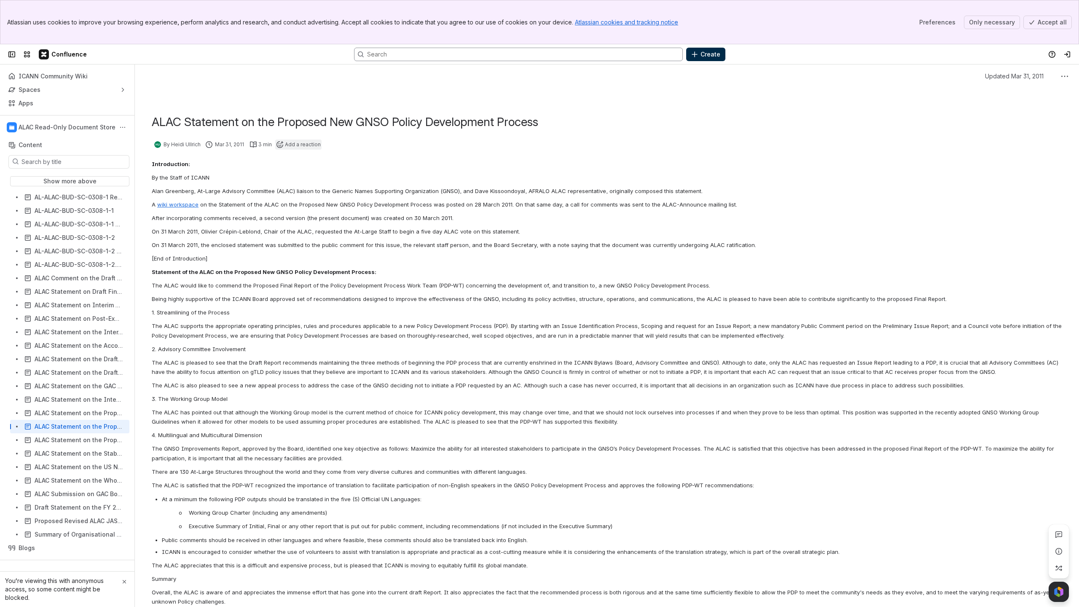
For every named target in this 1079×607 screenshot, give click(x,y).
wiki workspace (178, 204)
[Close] (124, 582)
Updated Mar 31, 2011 (1014, 76)
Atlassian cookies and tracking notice (626, 22)
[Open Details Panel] (1059, 551)
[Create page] (1059, 568)
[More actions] (123, 127)
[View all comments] (1059, 534)
